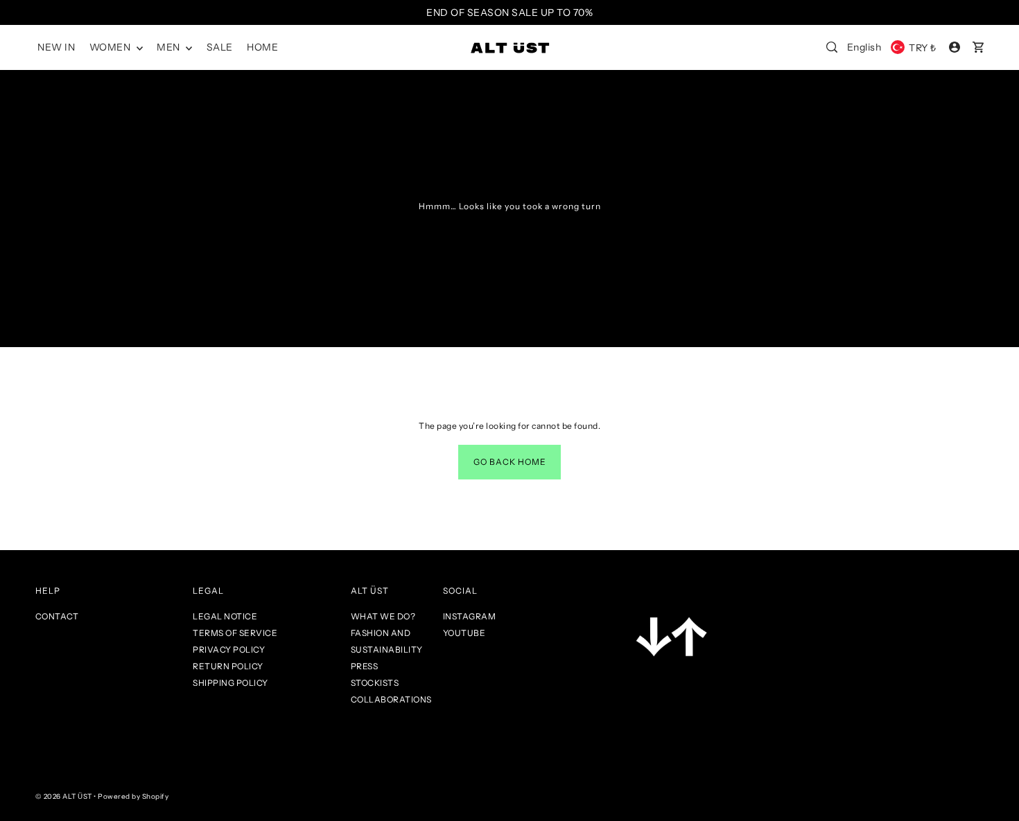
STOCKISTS (375, 683)
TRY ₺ (923, 48)
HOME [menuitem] (262, 47)
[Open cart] (978, 47)
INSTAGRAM (469, 616)
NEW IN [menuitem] (56, 47)
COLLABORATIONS (391, 699)
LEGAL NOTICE (225, 616)
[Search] (831, 47)
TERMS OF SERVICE (235, 633)
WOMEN (111, 47)
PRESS (364, 666)
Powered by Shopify (133, 796)
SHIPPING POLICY (230, 683)
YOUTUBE (464, 633)
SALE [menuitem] (220, 47)
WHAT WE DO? (383, 616)
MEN (169, 47)
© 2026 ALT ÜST (63, 796)
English (864, 47)
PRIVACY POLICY (229, 649)
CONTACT (57, 616)
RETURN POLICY (228, 666)
